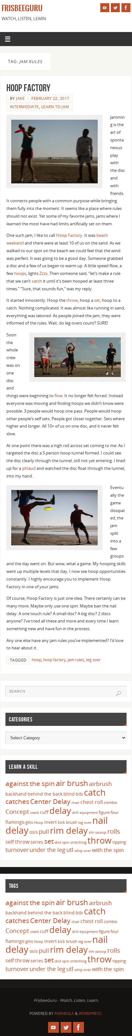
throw (72, 300)
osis (33, 832)
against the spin (30, 783)
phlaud (29, 468)
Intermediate (24, 106)
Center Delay (50, 801)
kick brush (67, 822)
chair (75, 802)
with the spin (108, 850)
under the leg (47, 850)
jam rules (76, 660)
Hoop (36, 660)
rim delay (69, 830)
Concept (17, 811)
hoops (20, 273)
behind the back (45, 794)
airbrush (100, 784)
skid (57, 842)
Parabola (64, 1013)
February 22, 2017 (50, 98)
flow (58, 395)
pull (44, 831)
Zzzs (43, 273)
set (97, 300)
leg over (93, 660)
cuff (44, 812)
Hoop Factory (28, 88)
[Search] (118, 693)
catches (17, 801)
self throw (17, 841)
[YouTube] (104, 7)
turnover (17, 850)
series (36, 842)
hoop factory (54, 660)
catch (37, 281)
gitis (29, 822)
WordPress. (91, 1013)
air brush (72, 783)
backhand (16, 794)
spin (65, 842)
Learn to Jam (55, 106)
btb (79, 794)
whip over (82, 850)
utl (69, 850)
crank (34, 812)
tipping (119, 842)
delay (60, 810)
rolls (113, 831)
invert (50, 822)
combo (110, 802)
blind (69, 794)
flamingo (14, 822)
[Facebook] (125, 7)
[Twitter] (115, 7)
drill (75, 812)
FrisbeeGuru (22, 8)
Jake (20, 98)
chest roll (91, 802)
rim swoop (97, 832)
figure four (109, 812)
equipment (88, 812)
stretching (78, 842)
